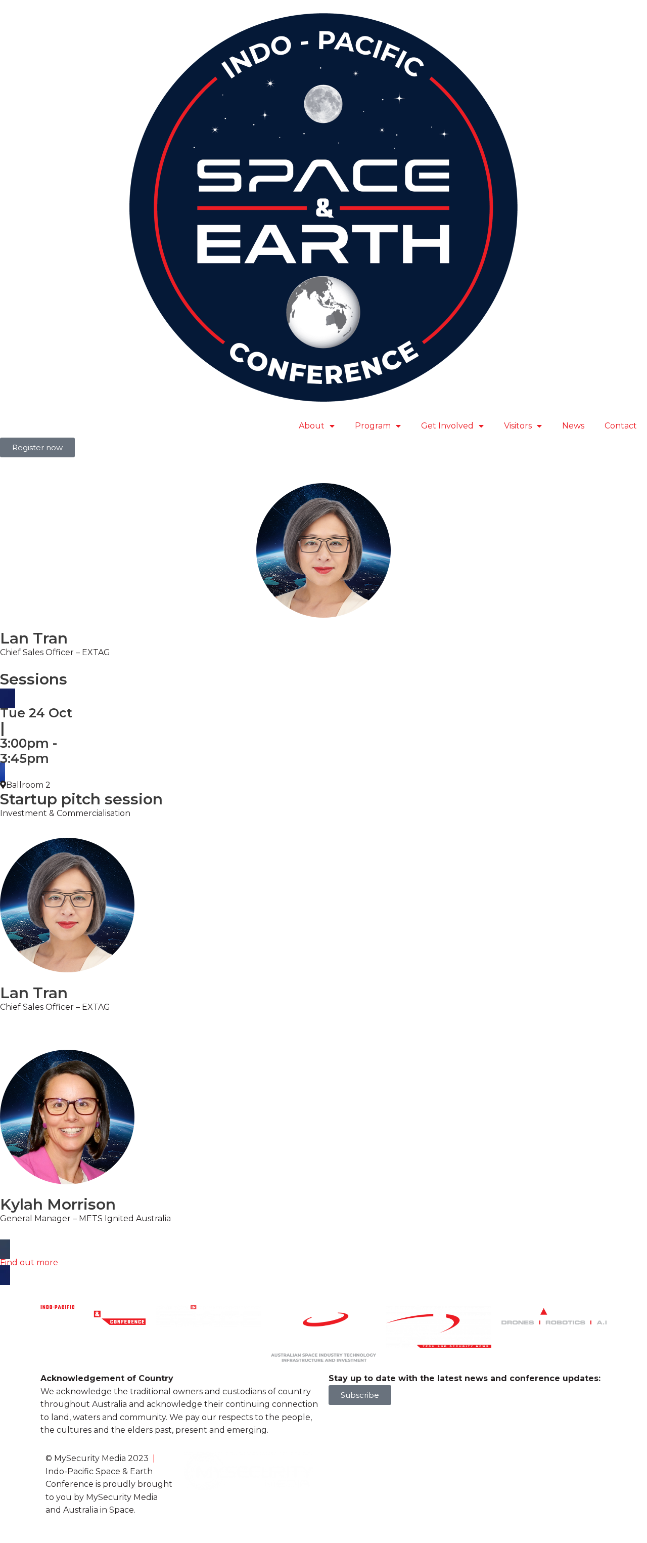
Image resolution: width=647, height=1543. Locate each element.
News (573, 426)
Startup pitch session (81, 799)
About (312, 426)
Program (373, 426)
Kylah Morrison (58, 1204)
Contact (621, 426)
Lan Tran (34, 992)
